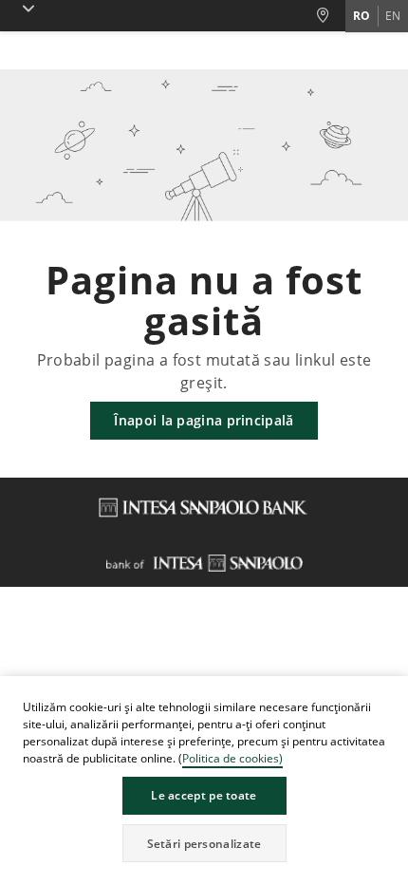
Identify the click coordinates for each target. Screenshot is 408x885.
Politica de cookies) (232, 758)
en (392, 16)
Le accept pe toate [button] (203, 795)
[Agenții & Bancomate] (330, 15)
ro (361, 16)
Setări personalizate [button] (204, 844)
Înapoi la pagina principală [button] (203, 420)
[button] (392, 693)
